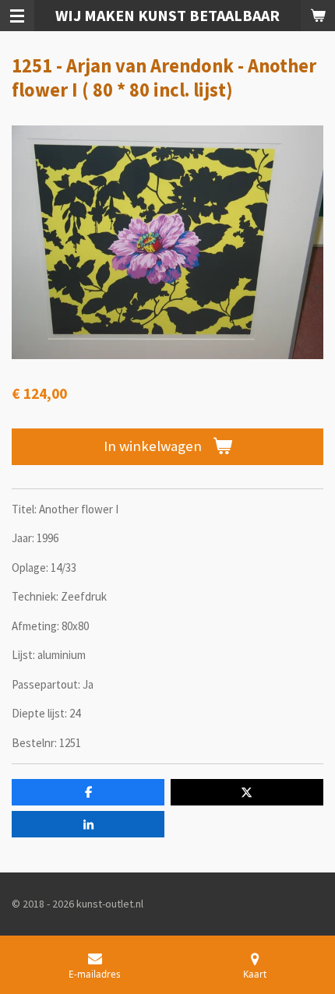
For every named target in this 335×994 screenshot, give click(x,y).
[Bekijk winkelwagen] (318, 15)
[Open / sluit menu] (17, 15)
